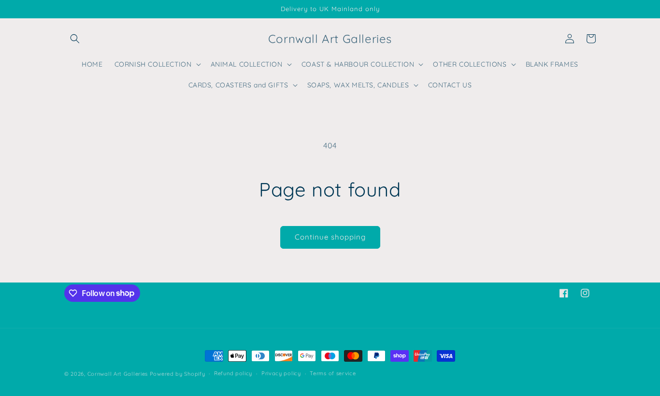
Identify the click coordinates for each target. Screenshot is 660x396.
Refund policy (233, 373)
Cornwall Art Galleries (117, 373)
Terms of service (333, 373)
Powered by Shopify (177, 373)
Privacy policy (281, 373)
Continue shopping (330, 236)
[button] (75, 38)
